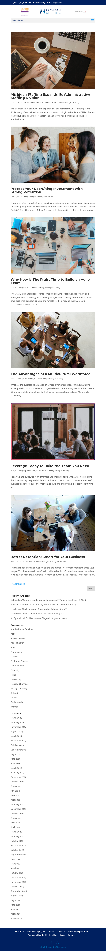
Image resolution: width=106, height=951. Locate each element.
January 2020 (17, 873)
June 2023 (15, 759)
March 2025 (16, 718)
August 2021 (17, 818)
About (51, 932)
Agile (25, 288)
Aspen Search (29, 471)
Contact (71, 935)
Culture (14, 656)
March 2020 (16, 868)
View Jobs (19, 932)
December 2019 (18, 877)
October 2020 (17, 850)
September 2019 (19, 891)
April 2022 (15, 800)
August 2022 (17, 786)
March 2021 (16, 832)
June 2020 (16, 859)
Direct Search (42, 471)
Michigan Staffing (72, 102)
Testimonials (17, 702)
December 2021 (18, 809)
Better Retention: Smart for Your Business (48, 557)
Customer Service (19, 661)
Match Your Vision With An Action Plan (29, 613)
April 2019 (15, 914)
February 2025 (17, 722)
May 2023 (15, 763)
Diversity (38, 379)
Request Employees (36, 932)
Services (61, 932)
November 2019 (18, 882)
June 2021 (15, 822)
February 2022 (17, 804)
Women (14, 707)
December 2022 (18, 777)
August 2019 (17, 895)
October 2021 (17, 813)
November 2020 (18, 845)
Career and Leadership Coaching (42, 935)
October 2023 (17, 745)
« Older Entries (18, 584)
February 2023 (17, 772)
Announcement (51, 102)
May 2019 (15, 909)
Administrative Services (33, 102)
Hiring (61, 102)
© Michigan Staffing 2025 (53, 947)
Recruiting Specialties (78, 932)
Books (14, 647)
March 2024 (16, 736)
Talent (14, 697)
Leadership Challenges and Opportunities (31, 609)
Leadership (16, 679)
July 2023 (15, 754)
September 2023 (19, 750)
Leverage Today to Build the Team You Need (50, 466)
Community (34, 288)
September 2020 (19, 854)
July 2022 (15, 791)
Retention (48, 197)
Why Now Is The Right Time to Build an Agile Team (50, 281)
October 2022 (17, 781)
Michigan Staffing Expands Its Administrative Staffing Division (50, 96)
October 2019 (17, 886)
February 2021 (17, 836)
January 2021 (17, 841)
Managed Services (20, 684)
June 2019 (15, 905)
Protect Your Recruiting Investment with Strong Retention (47, 190)
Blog (62, 935)
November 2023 (18, 740)
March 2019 (16, 918)
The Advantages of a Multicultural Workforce (50, 374)
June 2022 (15, 795)
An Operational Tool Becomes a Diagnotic (31, 618)
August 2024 (17, 731)
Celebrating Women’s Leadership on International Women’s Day (41, 600)
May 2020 (15, 864)
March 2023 (16, 768)
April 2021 (15, 827)
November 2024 (18, 727)
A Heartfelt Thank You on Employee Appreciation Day (37, 604)
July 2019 (15, 900)
